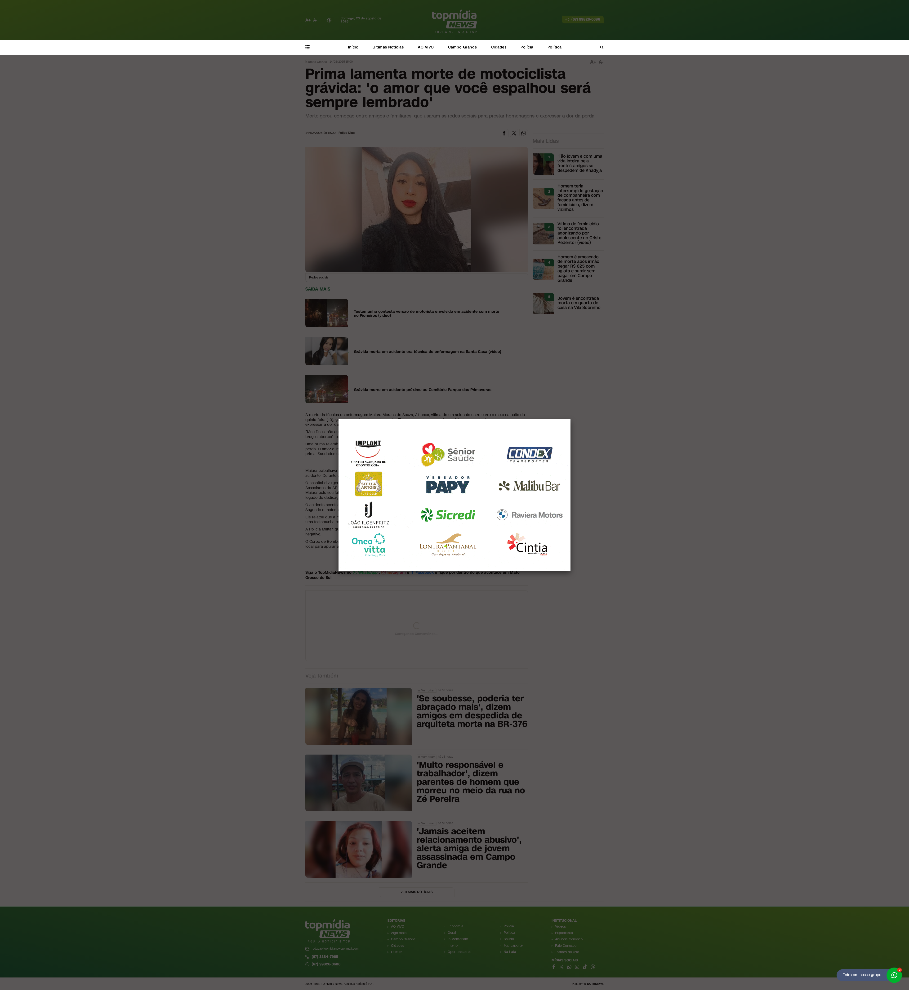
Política (555, 47)
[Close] (570, 419)
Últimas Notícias (388, 47)
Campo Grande (462, 47)
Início (353, 47)
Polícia (527, 47)
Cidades (499, 47)
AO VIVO (426, 47)
